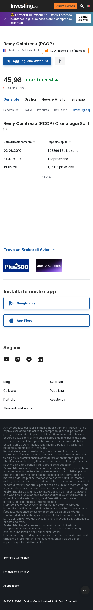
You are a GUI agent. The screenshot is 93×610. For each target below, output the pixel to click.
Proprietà (43, 110)
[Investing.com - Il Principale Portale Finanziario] (25, 6)
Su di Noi (56, 382)
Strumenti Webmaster (18, 408)
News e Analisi (53, 99)
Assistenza (57, 399)
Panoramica (10, 110)
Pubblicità (57, 390)
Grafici (30, 99)
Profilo (28, 110)
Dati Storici (61, 110)
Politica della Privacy (16, 571)
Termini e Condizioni (16, 557)
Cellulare (9, 390)
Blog (6, 382)
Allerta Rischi (11, 585)
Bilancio (78, 99)
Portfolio (9, 399)
